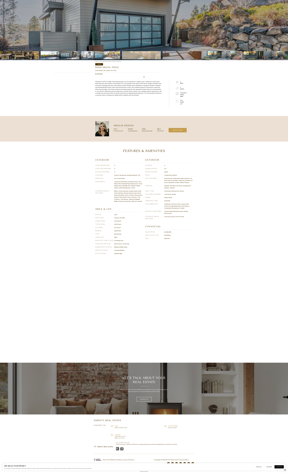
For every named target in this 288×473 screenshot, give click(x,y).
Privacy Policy (184, 460)
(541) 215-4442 (172, 427)
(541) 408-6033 (132, 131)
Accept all (279, 466)
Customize (269, 466)
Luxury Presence (128, 460)
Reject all (259, 466)
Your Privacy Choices (144, 471)
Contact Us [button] (144, 399)
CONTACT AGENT (177, 130)
